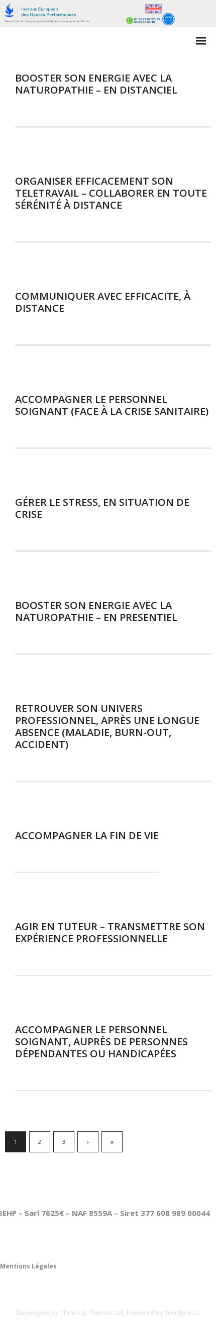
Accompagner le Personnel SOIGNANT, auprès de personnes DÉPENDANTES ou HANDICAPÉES (101, 1041)
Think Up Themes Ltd (92, 1312)
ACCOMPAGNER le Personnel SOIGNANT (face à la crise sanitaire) (111, 405)
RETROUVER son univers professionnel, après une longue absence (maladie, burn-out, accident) (107, 726)
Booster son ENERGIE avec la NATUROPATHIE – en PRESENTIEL (96, 611)
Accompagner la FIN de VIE (87, 835)
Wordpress (182, 1312)
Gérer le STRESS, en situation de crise (102, 508)
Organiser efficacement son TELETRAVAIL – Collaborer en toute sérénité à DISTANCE (111, 193)
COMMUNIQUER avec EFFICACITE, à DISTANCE (102, 302)
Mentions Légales (28, 1266)
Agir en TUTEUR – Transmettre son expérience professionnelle (110, 932)
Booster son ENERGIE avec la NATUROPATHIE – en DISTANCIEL (96, 84)
